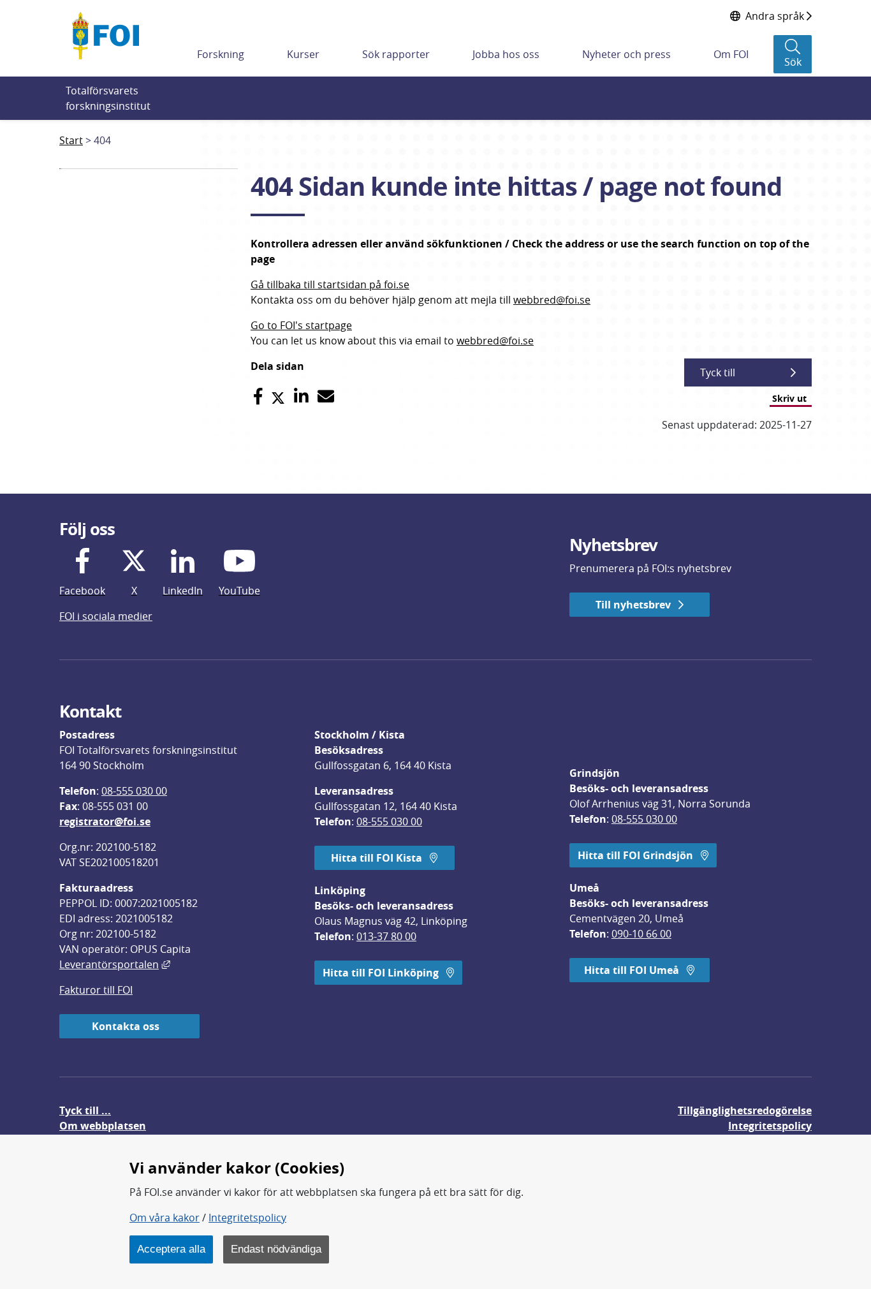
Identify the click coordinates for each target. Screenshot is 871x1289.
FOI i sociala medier (105, 616)
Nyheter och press (626, 54)
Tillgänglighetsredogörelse (745, 1110)
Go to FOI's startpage (301, 325)
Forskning (220, 54)
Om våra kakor (164, 1218)
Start (71, 140)
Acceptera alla (171, 1248)
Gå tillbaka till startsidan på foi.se (330, 284)
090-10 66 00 (641, 934)
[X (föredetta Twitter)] (278, 396)
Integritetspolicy (247, 1218)
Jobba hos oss (505, 54)
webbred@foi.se (551, 300)
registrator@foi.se (104, 821)
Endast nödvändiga (276, 1248)
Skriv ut (789, 398)
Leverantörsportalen (114, 964)
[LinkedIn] (301, 396)
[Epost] (326, 396)
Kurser (303, 54)
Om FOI (731, 54)
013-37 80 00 (386, 936)
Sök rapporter (396, 54)
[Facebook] (258, 396)
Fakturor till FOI (96, 990)
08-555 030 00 (134, 791)
